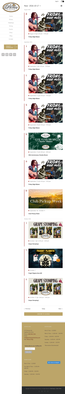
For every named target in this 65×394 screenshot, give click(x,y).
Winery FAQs (30, 339)
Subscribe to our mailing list (33, 346)
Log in (56, 1)
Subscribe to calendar (43, 314)
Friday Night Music (34, 37)
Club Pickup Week (33, 214)
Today (43, 309)
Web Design (52, 388)
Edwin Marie (58, 388)
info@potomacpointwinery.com (32, 337)
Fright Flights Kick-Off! (35, 273)
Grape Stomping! (33, 244)
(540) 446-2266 (32, 334)
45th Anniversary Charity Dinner (38, 155)
